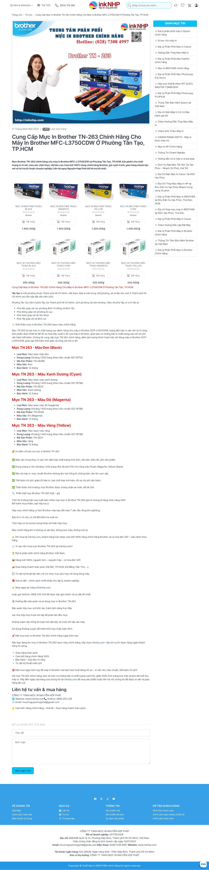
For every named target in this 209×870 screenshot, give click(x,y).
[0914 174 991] (57, 5)
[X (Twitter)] (101, 799)
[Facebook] (95, 799)
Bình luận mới (23, 770)
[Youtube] (114, 799)
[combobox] (149, 5)
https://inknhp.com (40, 587)
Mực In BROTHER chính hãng (104, 865)
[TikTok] (107, 799)
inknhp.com (34, 536)
